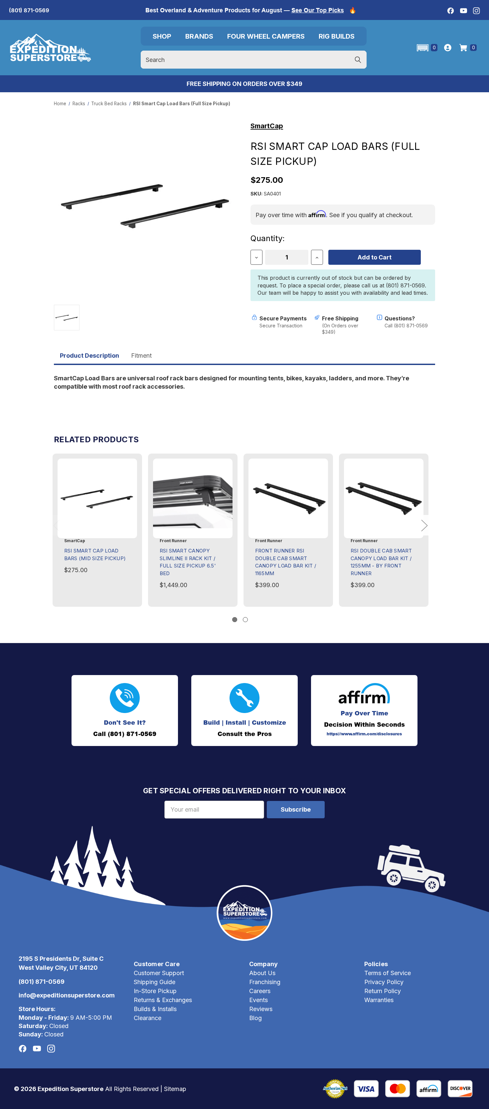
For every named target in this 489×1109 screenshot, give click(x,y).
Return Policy (382, 990)
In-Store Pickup (155, 990)
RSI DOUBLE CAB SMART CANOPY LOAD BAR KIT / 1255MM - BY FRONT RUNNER (381, 562)
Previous (56, 525)
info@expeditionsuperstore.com (67, 995)
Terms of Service (387, 972)
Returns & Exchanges (163, 999)
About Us (262, 972)
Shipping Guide (154, 981)
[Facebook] (450, 10)
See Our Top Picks (317, 10)
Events (258, 999)
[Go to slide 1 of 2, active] (234, 619)
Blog (255, 1017)
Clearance (147, 1017)
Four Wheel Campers (266, 36)
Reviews (260, 1008)
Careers (259, 990)
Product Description (89, 355)
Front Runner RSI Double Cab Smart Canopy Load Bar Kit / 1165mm (285, 562)
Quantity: (267, 238)
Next (424, 525)
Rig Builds (337, 36)
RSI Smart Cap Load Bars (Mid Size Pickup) (95, 554)
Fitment (141, 355)
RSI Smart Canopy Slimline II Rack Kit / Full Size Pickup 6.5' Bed (188, 562)
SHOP (162, 36)
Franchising (264, 981)
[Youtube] (463, 10)
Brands (199, 36)
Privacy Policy (384, 981)
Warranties (379, 999)
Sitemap (175, 1088)
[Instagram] (476, 10)
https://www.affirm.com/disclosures (364, 734)
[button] (426, 48)
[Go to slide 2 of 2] (245, 619)
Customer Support (159, 972)
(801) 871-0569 (29, 10)
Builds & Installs (155, 1008)
